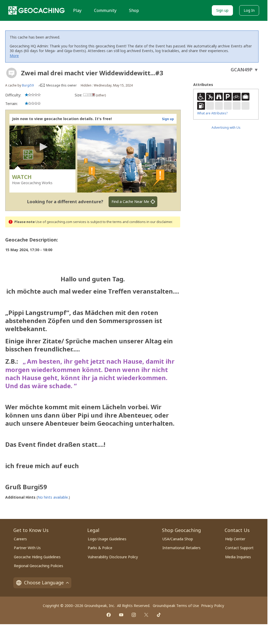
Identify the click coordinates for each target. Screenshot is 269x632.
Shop (134, 10)
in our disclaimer (159, 222)
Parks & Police (100, 547)
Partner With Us (27, 547)
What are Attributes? (212, 113)
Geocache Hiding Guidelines (37, 556)
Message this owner (61, 85)
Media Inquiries (238, 556)
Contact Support (239, 547)
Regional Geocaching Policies (38, 565)
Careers (20, 538)
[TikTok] (159, 615)
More (14, 55)
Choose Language (44, 582)
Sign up (222, 10)
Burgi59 (28, 85)
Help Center (235, 538)
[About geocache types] (11, 73)
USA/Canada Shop (177, 538)
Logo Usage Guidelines (107, 538)
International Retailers (181, 547)
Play (77, 10)
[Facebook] (109, 615)
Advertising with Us (226, 127)
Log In (249, 10)
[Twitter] (146, 615)
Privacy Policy (212, 605)
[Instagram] (134, 615)
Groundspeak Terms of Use (176, 605)
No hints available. (53, 497)
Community (105, 10)
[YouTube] (121, 615)
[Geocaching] (36, 10)
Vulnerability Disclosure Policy (113, 556)
